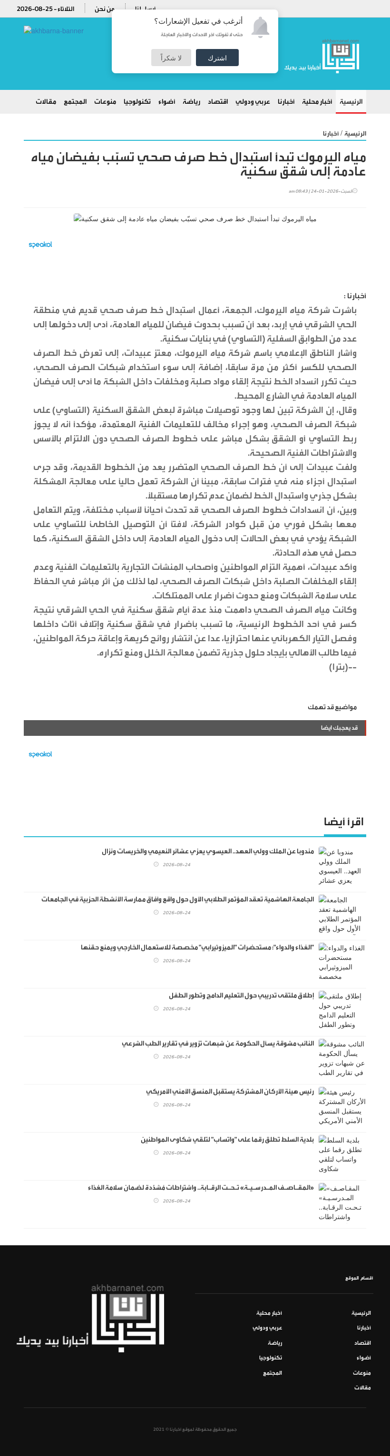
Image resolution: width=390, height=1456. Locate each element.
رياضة (191, 102)
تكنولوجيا (137, 102)
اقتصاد (218, 102)
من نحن (105, 8)
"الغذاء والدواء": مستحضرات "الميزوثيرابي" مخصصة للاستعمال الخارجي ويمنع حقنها (197, 947)
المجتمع (75, 102)
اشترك (217, 57)
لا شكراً (171, 57)
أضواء (166, 102)
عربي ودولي (252, 102)
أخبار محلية (317, 102)
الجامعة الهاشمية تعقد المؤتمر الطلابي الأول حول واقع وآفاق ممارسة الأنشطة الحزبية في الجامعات (177, 899)
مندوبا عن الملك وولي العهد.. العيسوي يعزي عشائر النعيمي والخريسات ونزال (208, 851)
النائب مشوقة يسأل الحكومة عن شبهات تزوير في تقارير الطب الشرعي (218, 1043)
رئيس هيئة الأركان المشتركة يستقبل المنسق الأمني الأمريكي (230, 1091)
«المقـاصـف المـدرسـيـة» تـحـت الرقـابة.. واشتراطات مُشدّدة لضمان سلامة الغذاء (201, 1187)
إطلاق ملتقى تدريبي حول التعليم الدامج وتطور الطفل (241, 995)
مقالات (46, 102)
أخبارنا (286, 102)
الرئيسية (351, 102)
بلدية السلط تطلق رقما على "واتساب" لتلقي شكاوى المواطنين (227, 1139)
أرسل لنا (145, 8)
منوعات (105, 102)
